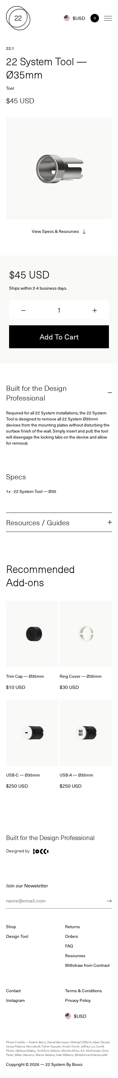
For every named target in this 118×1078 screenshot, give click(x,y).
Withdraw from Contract (87, 965)
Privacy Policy (78, 1000)
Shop (11, 927)
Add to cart (59, 336)
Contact (13, 991)
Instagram (15, 1000)
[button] (23, 310)
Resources (75, 956)
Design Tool (17, 936)
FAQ (69, 946)
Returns (72, 927)
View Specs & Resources (55, 231)
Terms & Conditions (83, 991)
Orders (71, 936)
